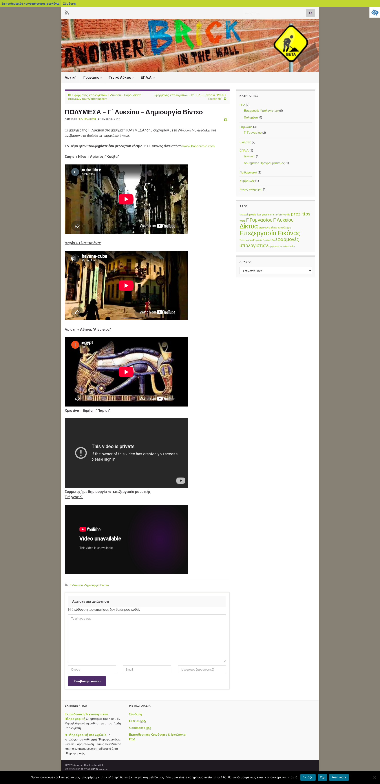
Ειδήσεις (245, 142)
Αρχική (71, 77)
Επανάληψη (284, 227)
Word (242, 220)
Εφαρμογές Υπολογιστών (261, 110)
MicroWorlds (283, 214)
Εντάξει (308, 777)
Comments (140, 727)
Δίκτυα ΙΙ (249, 156)
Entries (137, 721)
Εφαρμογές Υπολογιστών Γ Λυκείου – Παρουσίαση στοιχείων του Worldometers (104, 96)
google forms (269, 214)
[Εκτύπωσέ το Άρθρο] (225, 119)
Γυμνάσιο (91, 77)
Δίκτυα (248, 226)
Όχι (322, 777)
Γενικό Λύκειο (120, 77)
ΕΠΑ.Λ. (147, 77)
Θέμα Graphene (98, 769)
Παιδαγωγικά (248, 172)
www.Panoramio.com (198, 146)
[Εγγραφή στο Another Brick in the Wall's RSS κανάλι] (67, 12)
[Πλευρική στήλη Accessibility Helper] (374, 12)
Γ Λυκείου (76, 585)
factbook (243, 214)
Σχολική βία (269, 240)
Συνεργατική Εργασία (250, 240)
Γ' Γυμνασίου (253, 132)
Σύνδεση (69, 3)
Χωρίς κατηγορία (250, 189)
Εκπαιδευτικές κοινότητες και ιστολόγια (30, 3)
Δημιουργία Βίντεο (96, 585)
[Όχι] (374, 777)
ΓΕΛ (80, 118)
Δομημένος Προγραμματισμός (264, 163)
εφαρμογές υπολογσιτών (282, 246)
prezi (296, 214)
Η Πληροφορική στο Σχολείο (85, 735)
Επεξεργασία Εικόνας (269, 233)
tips (306, 214)
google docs (255, 214)
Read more (339, 777)
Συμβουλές (247, 180)
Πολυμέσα (90, 118)
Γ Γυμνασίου (259, 220)
